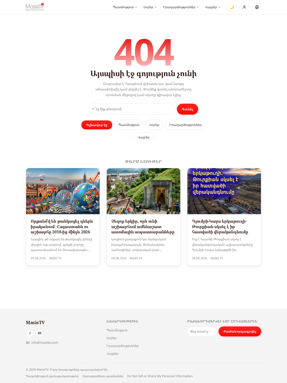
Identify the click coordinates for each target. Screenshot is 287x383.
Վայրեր (211, 7)
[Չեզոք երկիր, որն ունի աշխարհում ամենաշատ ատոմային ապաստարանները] (143, 191)
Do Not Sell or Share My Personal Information (160, 376)
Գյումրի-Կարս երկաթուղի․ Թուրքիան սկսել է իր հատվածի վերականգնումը (220, 226)
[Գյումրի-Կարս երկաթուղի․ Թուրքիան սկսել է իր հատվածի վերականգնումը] (224, 191)
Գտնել (187, 109)
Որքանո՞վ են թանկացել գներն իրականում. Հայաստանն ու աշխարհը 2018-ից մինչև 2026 (62, 226)
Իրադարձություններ (179, 7)
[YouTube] (39, 333)
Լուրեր (148, 7)
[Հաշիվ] (244, 7)
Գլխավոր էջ (96, 125)
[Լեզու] (257, 7)
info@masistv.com (42, 342)
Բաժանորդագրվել (240, 331)
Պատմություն (123, 7)
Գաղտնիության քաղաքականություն (52, 376)
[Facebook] (30, 333)
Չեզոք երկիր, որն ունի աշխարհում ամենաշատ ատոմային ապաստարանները (143, 226)
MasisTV (35, 322)
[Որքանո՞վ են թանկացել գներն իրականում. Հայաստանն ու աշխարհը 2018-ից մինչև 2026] (63, 191)
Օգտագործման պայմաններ (102, 376)
